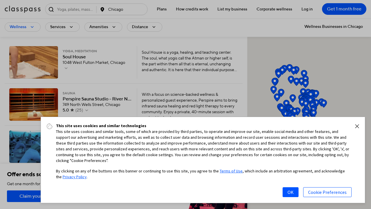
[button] (357, 126)
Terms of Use (231, 171)
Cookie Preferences (327, 192)
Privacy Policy (75, 176)
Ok (291, 192)
